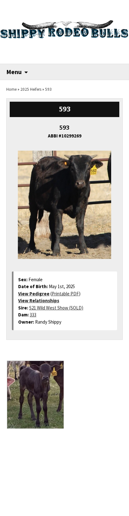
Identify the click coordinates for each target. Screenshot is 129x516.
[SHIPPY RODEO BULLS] (64, 26)
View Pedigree (33, 294)
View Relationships (38, 301)
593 (48, 89)
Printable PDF (65, 294)
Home (11, 89)
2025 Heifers (30, 89)
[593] (64, 201)
